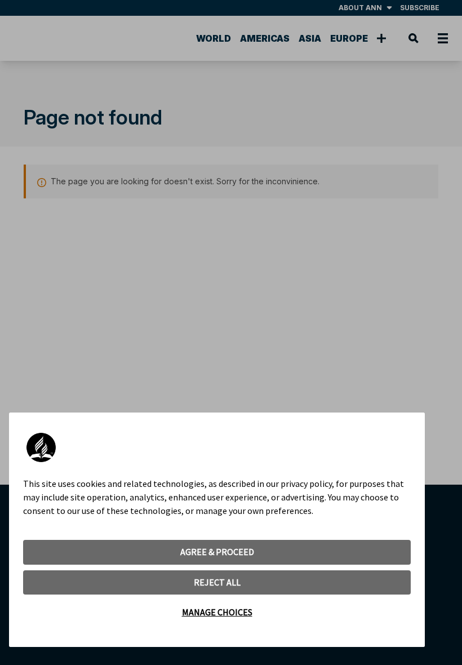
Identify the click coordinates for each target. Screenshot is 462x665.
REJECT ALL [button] (217, 582)
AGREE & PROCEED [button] (217, 551)
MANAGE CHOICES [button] (217, 612)
